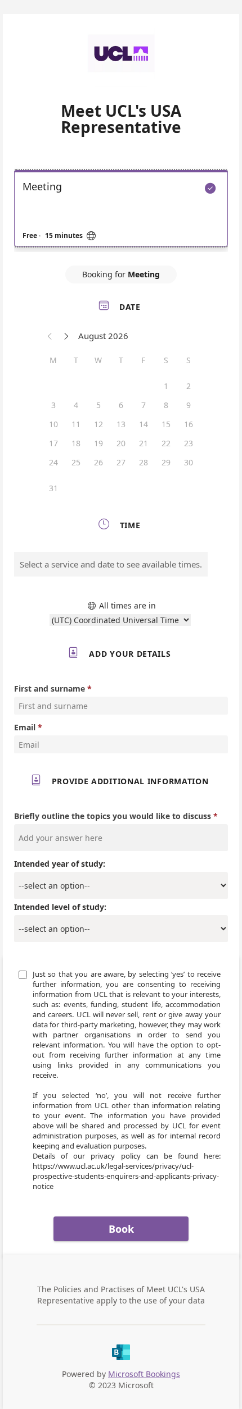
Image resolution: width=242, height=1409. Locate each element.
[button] (50, 336)
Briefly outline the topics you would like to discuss (112, 816)
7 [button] (143, 405)
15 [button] (166, 424)
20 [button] (121, 443)
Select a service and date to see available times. (111, 564)
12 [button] (98, 424)
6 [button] (121, 405)
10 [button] (53, 424)
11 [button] (75, 424)
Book (121, 1229)
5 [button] (98, 405)
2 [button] (188, 386)
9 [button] (188, 405)
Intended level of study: (60, 907)
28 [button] (143, 462)
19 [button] (98, 443)
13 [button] (121, 424)
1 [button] (166, 386)
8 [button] (166, 405)
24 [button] (53, 462)
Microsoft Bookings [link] (144, 1374)
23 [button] (188, 443)
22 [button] (166, 443)
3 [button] (53, 405)
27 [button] (121, 462)
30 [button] (188, 462)
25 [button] (75, 462)
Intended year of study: (59, 863)
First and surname (49, 688)
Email (24, 727)
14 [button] (143, 424)
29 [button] (166, 462)
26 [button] (98, 462)
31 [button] (53, 488)
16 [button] (188, 424)
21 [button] (143, 443)
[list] (121, 211)
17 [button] (53, 443)
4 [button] (76, 405)
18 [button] (75, 443)
